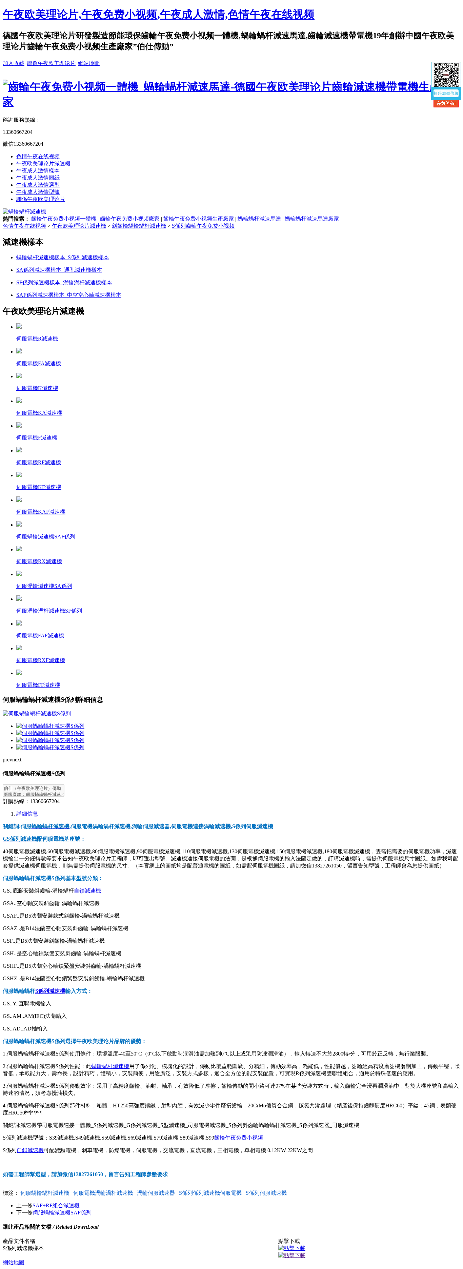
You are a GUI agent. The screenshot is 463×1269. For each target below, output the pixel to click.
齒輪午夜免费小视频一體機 (63, 219)
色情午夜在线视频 (38, 156)
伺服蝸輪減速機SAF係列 (62, 1212)
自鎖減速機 (87, 891)
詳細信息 (27, 814)
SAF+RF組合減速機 (56, 1205)
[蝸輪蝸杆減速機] (24, 211)
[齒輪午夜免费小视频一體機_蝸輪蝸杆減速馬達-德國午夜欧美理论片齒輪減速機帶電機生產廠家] (231, 102)
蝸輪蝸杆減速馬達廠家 (312, 219)
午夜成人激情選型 (38, 185)
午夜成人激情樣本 (38, 170)
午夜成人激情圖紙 (38, 178)
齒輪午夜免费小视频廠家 (130, 219)
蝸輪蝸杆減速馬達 (259, 219)
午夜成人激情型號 (38, 192)
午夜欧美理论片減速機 (43, 163)
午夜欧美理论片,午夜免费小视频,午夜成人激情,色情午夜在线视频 (159, 14)
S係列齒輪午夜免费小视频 (203, 226)
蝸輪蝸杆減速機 (110, 1066)
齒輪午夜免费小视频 (238, 1138)
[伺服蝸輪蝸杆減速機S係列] (50, 726)
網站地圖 (89, 63)
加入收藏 (13, 63)
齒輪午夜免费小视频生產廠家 (198, 219)
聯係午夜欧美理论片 (51, 63)
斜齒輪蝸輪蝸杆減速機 (139, 226)
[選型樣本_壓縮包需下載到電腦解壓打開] (291, 1255)
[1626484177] (291, 1248)
